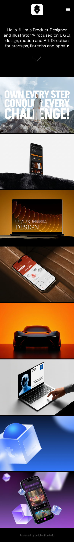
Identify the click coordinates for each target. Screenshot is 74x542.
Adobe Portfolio (44, 535)
